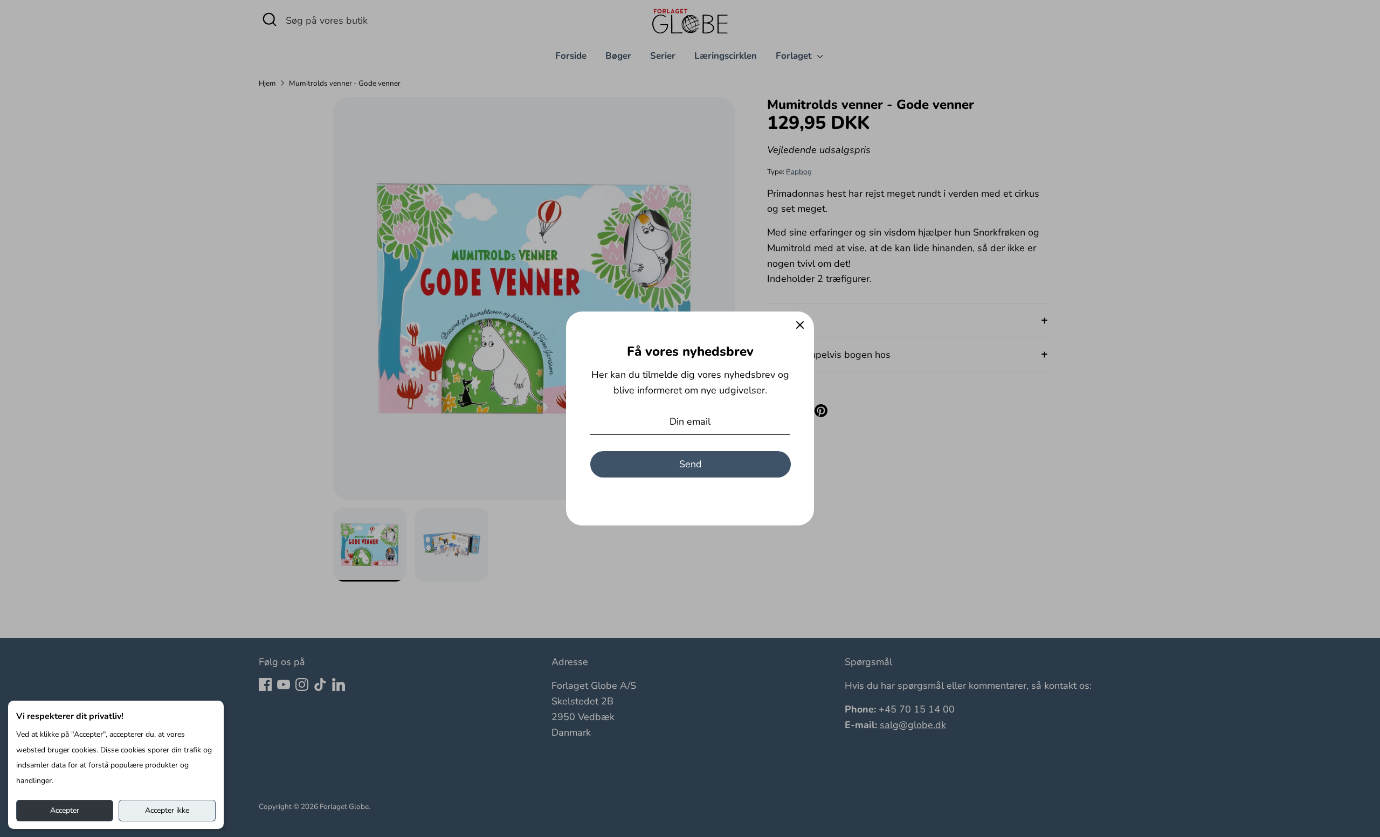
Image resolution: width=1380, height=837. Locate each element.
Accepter (64, 810)
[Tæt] (800, 325)
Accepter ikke (167, 810)
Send (690, 464)
